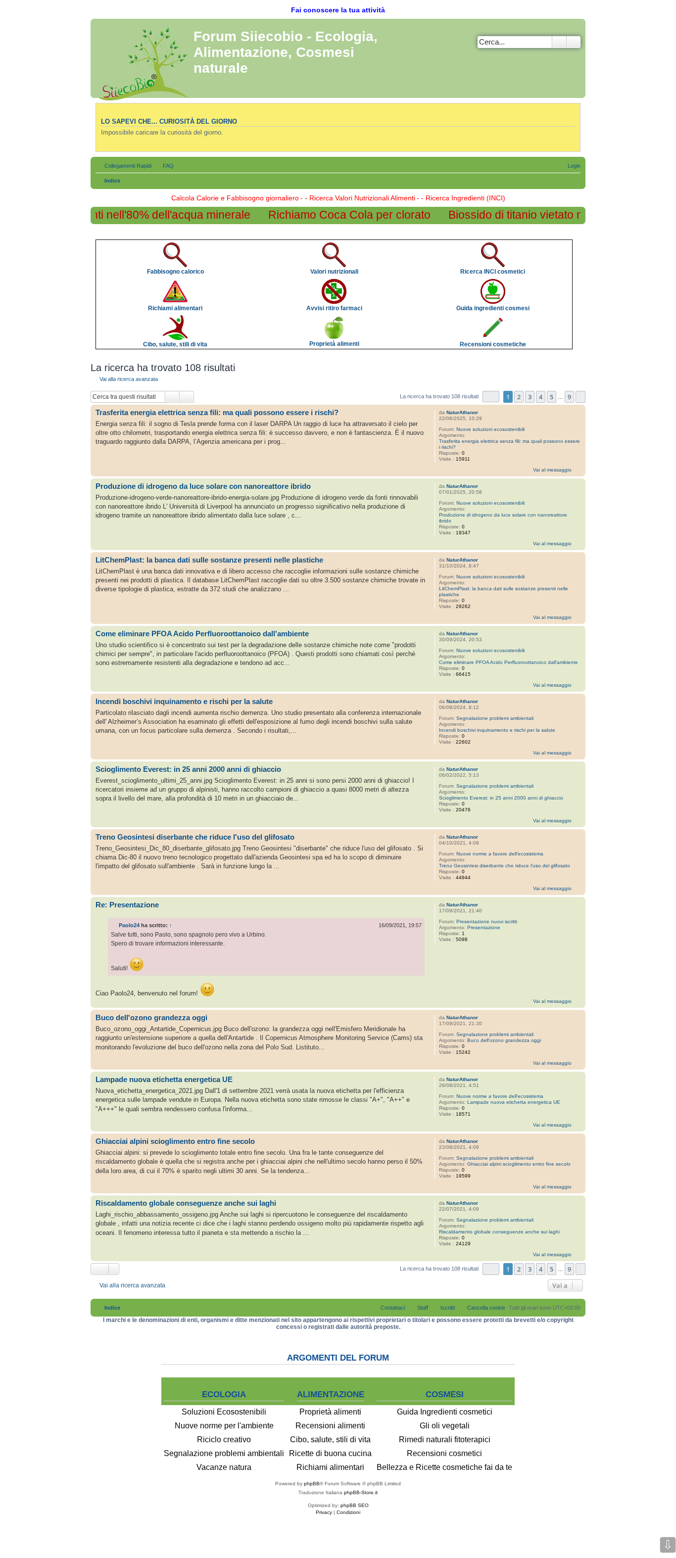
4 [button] (540, 396)
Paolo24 (129, 925)
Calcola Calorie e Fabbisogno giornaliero (235, 198)
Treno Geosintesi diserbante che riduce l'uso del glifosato (504, 865)
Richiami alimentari (330, 1467)
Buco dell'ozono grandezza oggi (504, 1040)
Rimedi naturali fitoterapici (444, 1439)
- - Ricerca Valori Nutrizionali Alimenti (357, 198)
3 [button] (529, 396)
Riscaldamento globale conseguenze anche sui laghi (499, 1231)
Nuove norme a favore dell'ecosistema (499, 853)
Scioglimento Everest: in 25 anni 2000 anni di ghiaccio (501, 798)
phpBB (312, 1483)
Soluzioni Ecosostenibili (224, 1412)
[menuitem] (164, 166)
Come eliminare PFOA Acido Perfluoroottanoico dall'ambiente (508, 662)
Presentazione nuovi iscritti (486, 921)
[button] (491, 396)
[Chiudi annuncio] (577, 242)
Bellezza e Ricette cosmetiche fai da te (444, 1467)
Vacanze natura (223, 1467)
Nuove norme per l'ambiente (224, 1425)
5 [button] (551, 396)
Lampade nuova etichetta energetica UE (513, 1102)
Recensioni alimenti (330, 1425)
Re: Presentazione (127, 904)
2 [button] (519, 396)
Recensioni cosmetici (444, 1453)
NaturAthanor (462, 412)
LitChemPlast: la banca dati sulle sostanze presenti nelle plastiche (503, 591)
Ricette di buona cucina (330, 1453)
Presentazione (483, 927)
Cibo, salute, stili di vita (330, 1439)
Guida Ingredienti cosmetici (444, 1412)
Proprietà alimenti (330, 1412)
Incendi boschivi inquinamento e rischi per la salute (497, 730)
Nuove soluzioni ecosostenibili (490, 429)
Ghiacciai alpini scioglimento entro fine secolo (519, 1164)
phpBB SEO (354, 1505)
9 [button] (569, 396)
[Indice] (143, 61)
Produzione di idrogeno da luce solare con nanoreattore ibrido (503, 517)
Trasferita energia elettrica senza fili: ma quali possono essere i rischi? (509, 444)
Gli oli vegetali (445, 1425)
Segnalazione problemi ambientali (494, 718)
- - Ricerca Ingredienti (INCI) (461, 198)
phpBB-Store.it (361, 1492)
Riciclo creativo (224, 1439)
